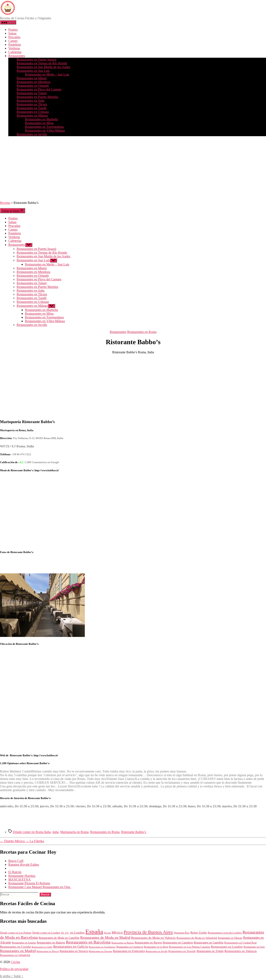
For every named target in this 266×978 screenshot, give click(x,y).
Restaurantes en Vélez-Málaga (45, 130)
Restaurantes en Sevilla (32, 134)
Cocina (15, 962)
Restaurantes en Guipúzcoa (129, 946)
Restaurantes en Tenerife (182, 951)
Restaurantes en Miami (32, 78)
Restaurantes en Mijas (39, 123)
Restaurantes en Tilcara (32, 104)
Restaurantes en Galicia (70, 947)
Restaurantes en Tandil (31, 108)
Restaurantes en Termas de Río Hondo (42, 63)
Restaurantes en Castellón (208, 942)
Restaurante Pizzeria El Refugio (29, 883)
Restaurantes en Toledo (210, 951)
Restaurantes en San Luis (33, 70)
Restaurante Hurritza (21, 876)
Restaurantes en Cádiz (42, 947)
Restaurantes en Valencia (240, 951)
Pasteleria (14, 44)
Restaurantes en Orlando (33, 85)
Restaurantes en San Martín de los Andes (43, 67)
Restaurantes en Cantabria (178, 942)
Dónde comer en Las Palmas (15, 932)
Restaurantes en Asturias (24, 942)
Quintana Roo (182, 932)
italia (55, 832)
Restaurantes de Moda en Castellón (59, 937)
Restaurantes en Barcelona (88, 942)
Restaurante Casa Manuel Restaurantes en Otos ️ (39, 887)
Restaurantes (16, 56)
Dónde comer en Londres (46, 932)
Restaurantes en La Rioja (156, 947)
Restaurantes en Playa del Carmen (39, 89)
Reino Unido (198, 932)
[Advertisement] (133, 169)
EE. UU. (65, 932)
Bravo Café (15, 861)
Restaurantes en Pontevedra (129, 951)
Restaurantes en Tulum (32, 93)
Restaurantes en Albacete (230, 937)
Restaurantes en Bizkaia (122, 942)
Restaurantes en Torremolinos (44, 127)
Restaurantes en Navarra (74, 951)
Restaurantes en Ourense (100, 951)
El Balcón (14, 872)
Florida (107, 932)
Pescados (14, 37)
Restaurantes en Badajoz (51, 942)
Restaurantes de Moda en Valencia (153, 937)
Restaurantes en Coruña (15, 946)
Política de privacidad (14, 969)
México (117, 932)
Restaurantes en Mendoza (33, 82)
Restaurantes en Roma (141, 332)
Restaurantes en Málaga (32, 115)
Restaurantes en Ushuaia (33, 112)
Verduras (14, 48)
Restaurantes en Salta (30, 100)
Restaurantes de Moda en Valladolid (196, 937)
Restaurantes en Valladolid (15, 955)
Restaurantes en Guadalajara (102, 947)
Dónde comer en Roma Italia (32, 832)
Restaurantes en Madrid (18, 951)
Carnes (12, 41)
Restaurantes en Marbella (41, 119)
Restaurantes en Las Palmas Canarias (189, 946)
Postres (13, 29)
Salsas (12, 33)
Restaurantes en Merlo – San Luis (47, 74)
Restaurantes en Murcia (48, 951)
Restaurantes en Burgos (148, 942)
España (94, 931)
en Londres (77, 932)
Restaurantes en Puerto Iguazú (36, 59)
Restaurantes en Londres (227, 946)
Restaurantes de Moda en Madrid (105, 937)
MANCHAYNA (19, 879)
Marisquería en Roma (74, 832)
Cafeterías (14, 52)
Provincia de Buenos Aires (148, 932)
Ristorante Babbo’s (133, 832)
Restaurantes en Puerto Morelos (37, 97)
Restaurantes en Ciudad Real (240, 942)
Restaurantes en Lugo (254, 947)
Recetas (5, 202)
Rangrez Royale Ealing (23, 864)
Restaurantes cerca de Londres (225, 932)
